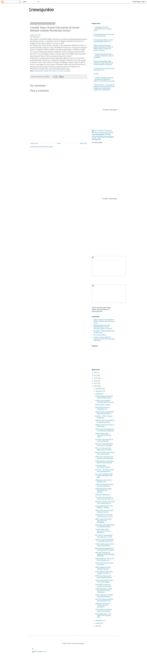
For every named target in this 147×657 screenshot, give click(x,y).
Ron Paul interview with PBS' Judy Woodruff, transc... (104, 600)
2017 (96, 373)
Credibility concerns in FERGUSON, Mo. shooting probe (102, 28)
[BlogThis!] (56, 77)
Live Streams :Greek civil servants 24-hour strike (103, 585)
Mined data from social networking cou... (102, 408)
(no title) (96, 74)
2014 (96, 378)
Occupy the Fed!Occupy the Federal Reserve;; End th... (104, 515)
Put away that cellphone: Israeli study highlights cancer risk (103, 40)
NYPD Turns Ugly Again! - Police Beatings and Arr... (104, 576)
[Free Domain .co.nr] (39, 651)
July (97, 626)
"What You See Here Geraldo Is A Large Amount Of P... (105, 421)
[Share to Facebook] (60, 77)
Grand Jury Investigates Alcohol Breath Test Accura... (105, 401)
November (99, 391)
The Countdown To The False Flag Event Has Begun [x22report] (103, 137)
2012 (96, 383)
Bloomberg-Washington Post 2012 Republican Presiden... (105, 549)
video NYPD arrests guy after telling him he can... (104, 511)
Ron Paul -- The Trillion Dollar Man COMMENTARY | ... (104, 470)
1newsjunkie (41, 9)
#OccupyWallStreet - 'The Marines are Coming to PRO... (103, 615)
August (98, 623)
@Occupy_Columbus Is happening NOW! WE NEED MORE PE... (105, 554)
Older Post (83, 143)
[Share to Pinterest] (63, 77)
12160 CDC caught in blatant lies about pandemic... (104, 485)
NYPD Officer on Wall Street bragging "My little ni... (104, 572)
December (99, 388)
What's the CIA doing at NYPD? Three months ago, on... (105, 502)
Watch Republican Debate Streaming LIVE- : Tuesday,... (103, 490)
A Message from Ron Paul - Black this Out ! (103, 480)
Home (59, 143)
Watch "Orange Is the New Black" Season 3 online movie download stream (104, 321)
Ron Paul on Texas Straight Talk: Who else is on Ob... (104, 536)
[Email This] (54, 77)
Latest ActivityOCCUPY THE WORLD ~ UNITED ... (104, 507)
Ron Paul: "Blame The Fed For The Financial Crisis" (104, 453)
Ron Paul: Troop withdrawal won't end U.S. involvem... (104, 444)
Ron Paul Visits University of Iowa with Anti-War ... (104, 440)
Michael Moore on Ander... (103, 405)
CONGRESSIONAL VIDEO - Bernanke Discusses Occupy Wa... (104, 590)
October (98, 394)
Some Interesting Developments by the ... (103, 466)
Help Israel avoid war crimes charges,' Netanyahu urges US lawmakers (104, 55)
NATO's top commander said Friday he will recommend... (104, 457)
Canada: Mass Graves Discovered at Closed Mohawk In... (102, 531)
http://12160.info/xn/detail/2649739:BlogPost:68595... (104, 525)
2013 (96, 381)
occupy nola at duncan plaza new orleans (104, 563)
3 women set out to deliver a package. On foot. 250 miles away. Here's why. (104, 338)
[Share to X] (58, 77)
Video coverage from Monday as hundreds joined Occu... (104, 540)
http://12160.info (97, 311)
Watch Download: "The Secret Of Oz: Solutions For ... (104, 559)
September (99, 620)
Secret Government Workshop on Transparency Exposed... (104, 430)
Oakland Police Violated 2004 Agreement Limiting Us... (104, 412)
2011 (96, 386)
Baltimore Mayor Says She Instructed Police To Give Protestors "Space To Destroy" (103, 326)
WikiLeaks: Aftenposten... (103, 495)
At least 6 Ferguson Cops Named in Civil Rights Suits (104, 35)
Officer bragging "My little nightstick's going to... (103, 568)
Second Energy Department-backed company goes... (104, 397)
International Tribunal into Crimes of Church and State (52, 71)
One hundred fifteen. (100, 335)
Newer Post (34, 143)
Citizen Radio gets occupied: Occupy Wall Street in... (104, 595)
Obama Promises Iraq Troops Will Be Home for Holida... (104, 462)
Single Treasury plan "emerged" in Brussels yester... (103, 435)
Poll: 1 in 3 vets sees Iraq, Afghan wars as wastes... (103, 449)
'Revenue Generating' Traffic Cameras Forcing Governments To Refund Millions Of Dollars (103, 62)
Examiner (36, 37)
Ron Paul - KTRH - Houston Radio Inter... (104, 417)
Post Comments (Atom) (46, 147)
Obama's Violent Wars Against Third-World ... (104, 425)
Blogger (81, 643)
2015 (96, 375)
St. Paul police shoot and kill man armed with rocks (104, 69)
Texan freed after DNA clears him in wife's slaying (104, 581)
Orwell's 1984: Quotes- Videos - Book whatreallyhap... (104, 544)
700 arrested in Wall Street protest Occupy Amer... (103, 610)
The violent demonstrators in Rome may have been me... (104, 498)
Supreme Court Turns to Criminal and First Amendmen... (102, 605)
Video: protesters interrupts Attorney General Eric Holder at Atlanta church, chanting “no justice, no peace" (103, 48)
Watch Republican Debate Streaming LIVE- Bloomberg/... (103, 520)
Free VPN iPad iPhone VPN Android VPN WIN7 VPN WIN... (104, 475)
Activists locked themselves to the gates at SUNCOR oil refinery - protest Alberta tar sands (104, 79)
